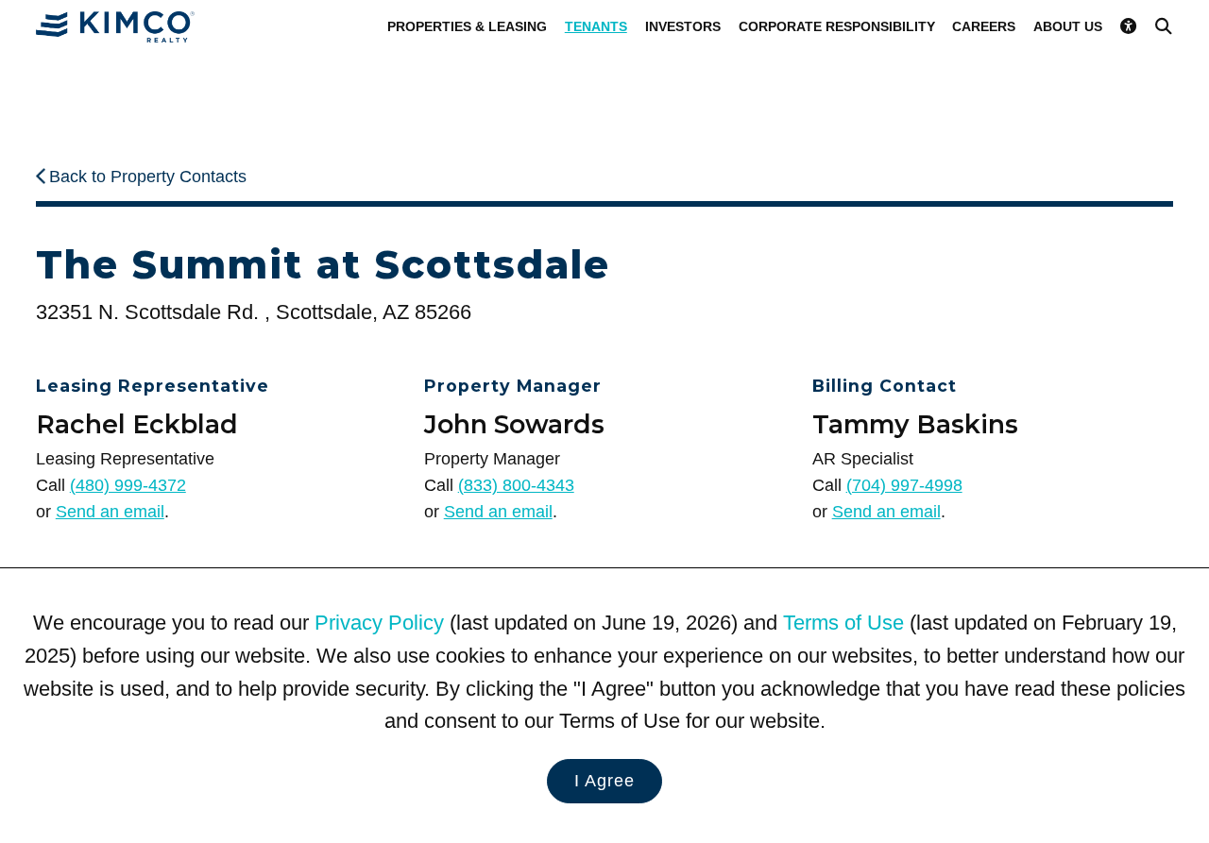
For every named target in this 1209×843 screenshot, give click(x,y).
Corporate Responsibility (837, 26)
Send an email (110, 511)
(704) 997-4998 (904, 485)
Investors (683, 26)
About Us (1067, 26)
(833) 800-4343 (516, 485)
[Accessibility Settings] (1128, 26)
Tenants (596, 26)
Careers (983, 26)
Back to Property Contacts (148, 176)
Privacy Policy (379, 622)
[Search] (1163, 26)
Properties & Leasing (467, 26)
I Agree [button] (604, 780)
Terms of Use (843, 622)
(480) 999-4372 (128, 485)
